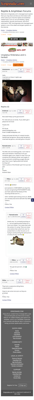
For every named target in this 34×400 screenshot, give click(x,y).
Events (17, 346)
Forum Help (17, 378)
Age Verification (17, 362)
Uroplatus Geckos (11, 30)
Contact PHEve (9, 207)
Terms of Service (17, 358)
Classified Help (17, 374)
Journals (17, 344)
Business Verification (17, 364)
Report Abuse (28, 70)
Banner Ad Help (17, 372)
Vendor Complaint (17, 366)
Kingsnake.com (7, 392)
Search (4, 34)
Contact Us (17, 376)
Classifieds (17, 334)
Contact (21, 71)
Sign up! (23, 385)
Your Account (17, 338)
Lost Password (17, 336)
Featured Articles (17, 348)
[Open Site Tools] (32, 200)
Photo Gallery (17, 352)
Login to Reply (18, 65)
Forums (17, 350)
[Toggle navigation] (31, 3)
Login (10, 34)
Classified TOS (17, 360)
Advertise (17, 332)
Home (3, 30)
